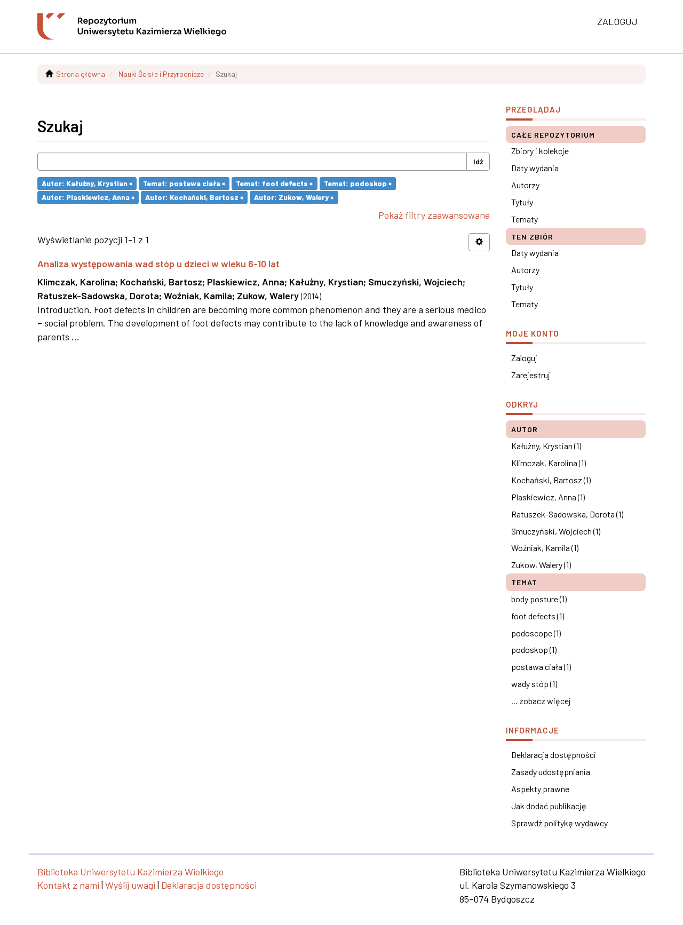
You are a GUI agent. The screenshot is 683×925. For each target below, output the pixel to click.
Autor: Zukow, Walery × (293, 197)
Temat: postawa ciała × (184, 183)
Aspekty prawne (540, 789)
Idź (478, 161)
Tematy (524, 219)
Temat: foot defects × (274, 183)
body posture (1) (539, 599)
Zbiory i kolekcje (540, 151)
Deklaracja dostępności (553, 754)
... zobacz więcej (541, 701)
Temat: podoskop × (358, 183)
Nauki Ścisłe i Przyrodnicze (161, 73)
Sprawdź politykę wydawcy (559, 823)
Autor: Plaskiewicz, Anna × (88, 197)
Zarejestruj (530, 375)
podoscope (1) (536, 633)
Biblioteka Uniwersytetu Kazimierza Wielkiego (130, 872)
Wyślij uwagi (130, 885)
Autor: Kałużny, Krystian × (87, 183)
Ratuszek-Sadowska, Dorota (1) (567, 514)
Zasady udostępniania (550, 772)
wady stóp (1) (534, 684)
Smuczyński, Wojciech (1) (555, 531)
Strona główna (80, 73)
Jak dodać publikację (548, 806)
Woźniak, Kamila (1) (544, 548)
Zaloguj (524, 358)
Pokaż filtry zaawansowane (434, 215)
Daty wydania (535, 168)
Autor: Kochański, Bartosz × (194, 197)
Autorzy (525, 185)
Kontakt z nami (68, 885)
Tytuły (522, 202)
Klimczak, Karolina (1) (548, 463)
